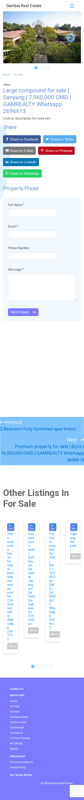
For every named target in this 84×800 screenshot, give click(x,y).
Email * (13, 226)
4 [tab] (51, 666)
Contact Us (16, 732)
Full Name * (16, 205)
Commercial (17, 727)
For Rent (15, 711)
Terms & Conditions (21, 762)
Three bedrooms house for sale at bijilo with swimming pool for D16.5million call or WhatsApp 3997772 (10, 586)
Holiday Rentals (19, 716)
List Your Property (20, 738)
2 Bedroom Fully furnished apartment (38, 429)
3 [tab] (48, 68)
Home (6, 74)
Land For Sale (18, 722)
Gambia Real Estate (23, 5)
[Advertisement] (42, 367)
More (12, 646)
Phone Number (18, 248)
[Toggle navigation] (72, 6)
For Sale (14, 706)
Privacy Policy (17, 767)
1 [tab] (36, 68)
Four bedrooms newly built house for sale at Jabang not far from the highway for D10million (31, 579)
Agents (14, 748)
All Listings (16, 743)
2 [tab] (42, 68)
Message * (16, 269)
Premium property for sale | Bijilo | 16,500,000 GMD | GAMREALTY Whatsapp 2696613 (42, 453)
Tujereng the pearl (73, 541)
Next (71, 38)
